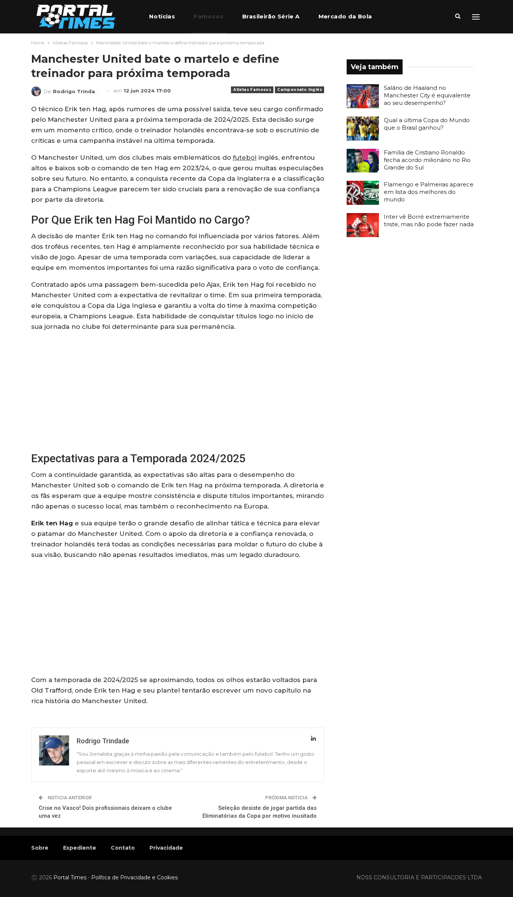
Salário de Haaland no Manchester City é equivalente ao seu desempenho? (427, 95)
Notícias (162, 16)
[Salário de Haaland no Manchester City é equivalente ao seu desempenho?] (363, 96)
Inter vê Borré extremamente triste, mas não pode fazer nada (429, 220)
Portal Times (69, 877)
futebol (244, 157)
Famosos (208, 16)
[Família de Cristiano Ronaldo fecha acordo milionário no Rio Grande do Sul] (363, 161)
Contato (123, 847)
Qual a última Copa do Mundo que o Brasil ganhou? (427, 123)
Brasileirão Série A (271, 16)
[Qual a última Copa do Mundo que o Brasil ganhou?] (363, 128)
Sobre (39, 847)
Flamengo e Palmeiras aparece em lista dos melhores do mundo (429, 192)
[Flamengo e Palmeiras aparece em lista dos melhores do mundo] (363, 193)
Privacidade (166, 847)
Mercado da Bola (345, 16)
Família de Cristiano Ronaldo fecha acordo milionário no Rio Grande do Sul (427, 160)
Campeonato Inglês (299, 89)
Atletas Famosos (252, 89)
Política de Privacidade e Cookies (134, 877)
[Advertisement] (177, 390)
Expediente (79, 847)
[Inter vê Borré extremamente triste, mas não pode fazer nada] (363, 225)
